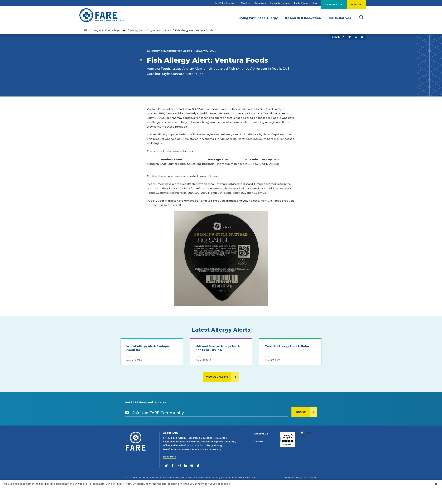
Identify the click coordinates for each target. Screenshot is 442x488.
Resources (260, 3)
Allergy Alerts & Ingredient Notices (150, 30)
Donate (356, 4)
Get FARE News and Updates (145, 402)
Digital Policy (309, 477)
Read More (169, 456)
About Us (245, 3)
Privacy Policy (123, 483)
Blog (314, 3)
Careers (258, 441)
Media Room (301, 3)
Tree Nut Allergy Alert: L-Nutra (287, 346)
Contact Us (260, 433)
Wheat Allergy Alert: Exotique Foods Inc (148, 348)
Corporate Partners (280, 3)
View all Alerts (217, 377)
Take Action (333, 4)
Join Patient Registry (226, 3)
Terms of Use (292, 477)
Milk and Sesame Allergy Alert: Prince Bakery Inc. (218, 348)
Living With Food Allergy (106, 30)
